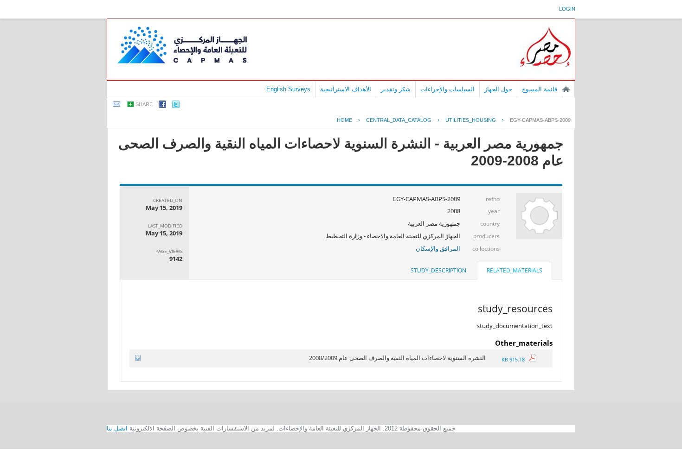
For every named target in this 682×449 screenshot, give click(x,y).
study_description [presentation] (438, 270)
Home (344, 120)
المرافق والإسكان (438, 248)
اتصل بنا (117, 428)
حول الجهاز (498, 89)
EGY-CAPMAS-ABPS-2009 (540, 120)
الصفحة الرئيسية (566, 89)
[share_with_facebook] (162, 105)
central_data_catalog (398, 120)
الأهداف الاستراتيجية (345, 89)
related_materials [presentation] (514, 270)
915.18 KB (515, 359)
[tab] (514, 271)
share (144, 104)
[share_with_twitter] (176, 105)
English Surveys (288, 89)
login (567, 9)
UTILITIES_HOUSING (470, 120)
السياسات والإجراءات (447, 89)
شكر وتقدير (396, 89)
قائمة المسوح (539, 89)
